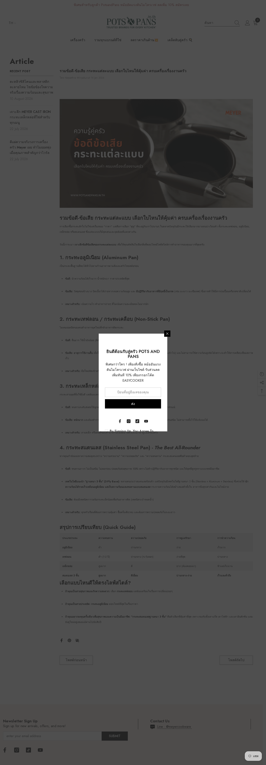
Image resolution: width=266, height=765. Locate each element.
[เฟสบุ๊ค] (120, 421)
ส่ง (133, 403)
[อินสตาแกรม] (128, 421)
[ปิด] (167, 334)
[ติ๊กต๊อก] (137, 421)
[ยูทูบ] (146, 421)
